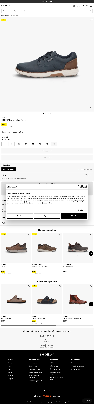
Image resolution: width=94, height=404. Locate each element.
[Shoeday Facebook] (44, 390)
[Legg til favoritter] (91, 20)
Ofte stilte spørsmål (35, 381)
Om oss (73, 363)
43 (26, 144)
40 (4, 144)
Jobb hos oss (75, 369)
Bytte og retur (33, 366)
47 (54, 144)
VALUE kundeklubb (77, 366)
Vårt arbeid (53, 363)
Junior (10, 372)
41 (11, 144)
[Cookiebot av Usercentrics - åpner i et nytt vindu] (79, 186)
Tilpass (46, 216)
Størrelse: (4, 140)
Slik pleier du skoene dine (56, 379)
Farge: (4, 137)
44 (33, 144)
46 (47, 144)
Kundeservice (33, 363)
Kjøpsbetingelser (34, 369)
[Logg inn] (78, 5)
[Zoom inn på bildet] (91, 108)
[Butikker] (74, 5)
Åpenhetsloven (55, 369)
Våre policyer (54, 366)
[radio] (4, 144)
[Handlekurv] (87, 5)
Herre (2, 15)
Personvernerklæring (35, 372)
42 (19, 144)
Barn (9, 369)
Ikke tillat (20, 216)
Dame (10, 363)
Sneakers (7, 15)
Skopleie (10, 379)
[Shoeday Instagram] (49, 390)
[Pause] (92, 1)
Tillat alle (74, 216)
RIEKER (4, 118)
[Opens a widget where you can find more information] (87, 400)
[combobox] (45, 11)
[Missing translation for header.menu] (91, 5)
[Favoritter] (83, 5)
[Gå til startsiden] (5, 5)
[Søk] (90, 11)
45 (40, 144)
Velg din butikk (9, 169)
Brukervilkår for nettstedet (34, 376)
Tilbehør (10, 375)
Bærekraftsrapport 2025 (56, 373)
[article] (16, 252)
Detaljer (80, 210)
